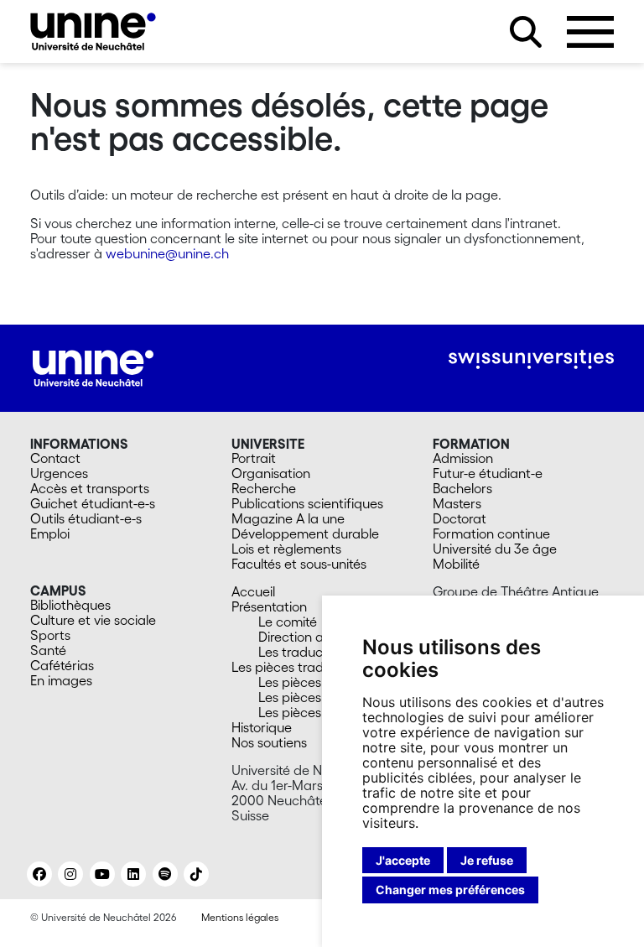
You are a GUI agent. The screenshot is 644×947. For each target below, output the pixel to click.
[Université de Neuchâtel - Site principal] (93, 366)
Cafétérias (62, 665)
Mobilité (456, 563)
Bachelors (462, 488)
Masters (457, 503)
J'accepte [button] (403, 860)
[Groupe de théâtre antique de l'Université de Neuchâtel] (93, 31)
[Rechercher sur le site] (526, 32)
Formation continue (491, 533)
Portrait (253, 458)
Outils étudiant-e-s (86, 518)
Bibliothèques (70, 604)
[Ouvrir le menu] (590, 32)
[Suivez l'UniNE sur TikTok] (196, 874)
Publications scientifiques (307, 503)
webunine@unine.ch (167, 253)
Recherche (263, 488)
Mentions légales (239, 917)
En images (61, 680)
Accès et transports (89, 488)
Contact (55, 458)
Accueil (253, 591)
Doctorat (459, 518)
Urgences (59, 473)
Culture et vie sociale (93, 619)
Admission (463, 458)
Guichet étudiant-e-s (92, 503)
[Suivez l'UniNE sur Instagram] (70, 874)
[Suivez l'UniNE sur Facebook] (39, 874)
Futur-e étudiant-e (488, 473)
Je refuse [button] (486, 860)
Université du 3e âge (495, 548)
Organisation (270, 473)
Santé (48, 650)
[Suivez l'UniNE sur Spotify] (165, 874)
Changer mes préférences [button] (450, 889)
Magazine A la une (288, 518)
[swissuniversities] (531, 359)
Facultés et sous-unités (298, 563)
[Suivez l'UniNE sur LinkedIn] (133, 874)
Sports (50, 635)
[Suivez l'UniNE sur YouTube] (102, 874)
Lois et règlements (286, 548)
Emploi (50, 533)
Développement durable (305, 533)
